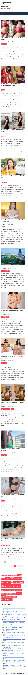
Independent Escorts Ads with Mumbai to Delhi (12, 311)
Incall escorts (4, 590)
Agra (2, 575)
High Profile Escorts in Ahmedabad (12, 630)
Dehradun (3, 578)
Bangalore (15, 575)
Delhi (8, 270)
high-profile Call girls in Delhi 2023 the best (12, 539)
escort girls (3, 44)
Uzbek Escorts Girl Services (10, 613)
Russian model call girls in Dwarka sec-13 (14, 617)
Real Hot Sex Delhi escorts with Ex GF (12, 266)
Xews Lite (23, 673)
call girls (3, 501)
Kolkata (2, 226)
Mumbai (3, 90)
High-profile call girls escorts (10, 629)
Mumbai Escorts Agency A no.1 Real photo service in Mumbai (11, 84)
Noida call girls (9, 596)
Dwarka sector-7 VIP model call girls (12, 627)
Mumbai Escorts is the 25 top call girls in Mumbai (12, 130)
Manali (7, 593)
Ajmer (11, 575)
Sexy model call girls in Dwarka (11, 619)
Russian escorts (6, 599)
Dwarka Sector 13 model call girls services (14, 626)
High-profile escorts (5, 409)
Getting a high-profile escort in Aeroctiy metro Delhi (12, 357)
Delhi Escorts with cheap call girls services (10, 449)
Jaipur (10, 590)
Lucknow (2, 593)
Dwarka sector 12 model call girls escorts (14, 621)
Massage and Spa (12, 593)
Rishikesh (14, 596)
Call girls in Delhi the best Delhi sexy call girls (12, 495)
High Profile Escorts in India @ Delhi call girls (12, 176)
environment (18, 578)
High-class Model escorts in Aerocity (12, 611)
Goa (12, 582)
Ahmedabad (6, 575)
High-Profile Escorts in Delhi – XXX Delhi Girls (12, 403)
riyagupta (4, 41)
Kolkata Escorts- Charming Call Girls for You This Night (12, 220)
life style (19, 590)
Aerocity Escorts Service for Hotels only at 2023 (12, 38)
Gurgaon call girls (18, 582)
